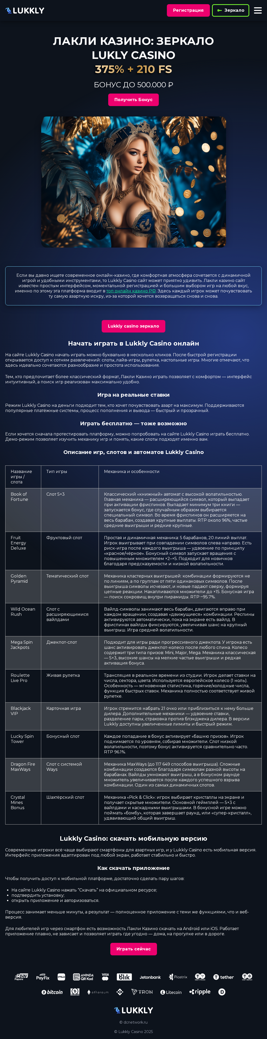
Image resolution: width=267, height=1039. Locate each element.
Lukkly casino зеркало (133, 326)
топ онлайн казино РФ (131, 290)
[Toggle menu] (258, 10)
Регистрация (188, 10)
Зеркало (234, 10)
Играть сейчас (134, 948)
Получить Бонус (133, 99)
